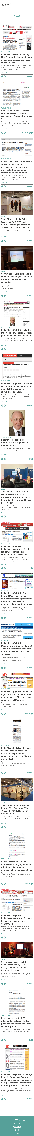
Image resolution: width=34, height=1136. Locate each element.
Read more (29, 76)
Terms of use (17, 1123)
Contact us (17, 1126)
